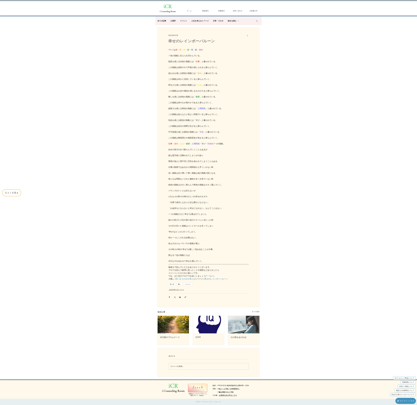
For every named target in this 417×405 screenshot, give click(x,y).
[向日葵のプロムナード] (173, 324)
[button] (257, 21)
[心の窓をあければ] (243, 324)
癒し (179, 284)
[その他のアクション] (247, 35)
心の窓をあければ (238, 337)
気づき (172, 284)
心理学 (173, 21)
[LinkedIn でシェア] (180, 297)
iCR (168, 6)
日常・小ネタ (218, 21)
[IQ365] (208, 324)
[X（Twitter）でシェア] (175, 297)
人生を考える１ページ (200, 21)
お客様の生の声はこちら (228, 395)
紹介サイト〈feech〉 (197, 395)
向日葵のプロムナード (170, 337)
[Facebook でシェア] (169, 297)
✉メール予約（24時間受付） (229, 389)
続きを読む (232, 21)
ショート (188, 284)
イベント (183, 21)
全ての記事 (161, 21)
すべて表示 (256, 311)
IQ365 (198, 337)
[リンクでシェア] (185, 297)
